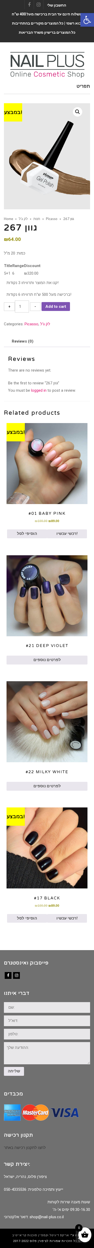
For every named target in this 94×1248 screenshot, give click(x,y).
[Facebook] (8, 975)
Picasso (31, 324)
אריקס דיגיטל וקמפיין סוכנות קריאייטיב (40, 1235)
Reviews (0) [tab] (22, 341)
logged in (38, 390)
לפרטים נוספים (47, 659)
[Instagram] (16, 975)
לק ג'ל (45, 324)
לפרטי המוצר (47, 463)
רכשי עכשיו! (67, 533)
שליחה (14, 1071)
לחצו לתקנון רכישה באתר (25, 1147)
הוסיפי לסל (27, 533)
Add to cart (55, 306)
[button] (87, 20)
